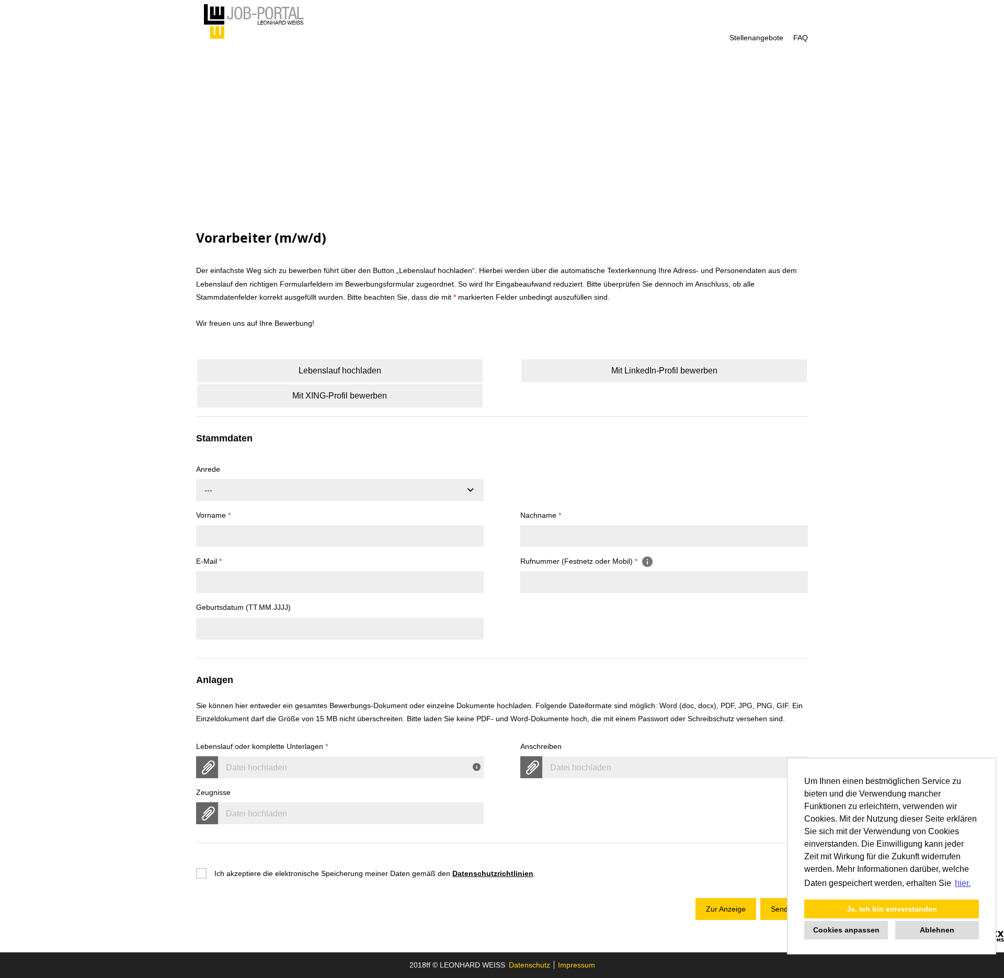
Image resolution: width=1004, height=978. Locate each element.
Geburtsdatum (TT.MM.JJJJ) (243, 607)
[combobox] (340, 490)
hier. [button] (963, 883)
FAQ (800, 37)
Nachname (540, 515)
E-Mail (209, 561)
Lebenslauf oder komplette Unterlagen (262, 746)
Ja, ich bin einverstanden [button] (892, 909)
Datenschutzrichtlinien (492, 873)
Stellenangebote (756, 37)
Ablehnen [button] (937, 930)
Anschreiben (541, 746)
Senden (783, 909)
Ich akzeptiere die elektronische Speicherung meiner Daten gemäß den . (374, 873)
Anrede (208, 469)
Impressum (576, 965)
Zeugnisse (213, 792)
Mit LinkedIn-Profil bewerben (664, 370)
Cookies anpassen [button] (846, 930)
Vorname (213, 515)
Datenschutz (529, 965)
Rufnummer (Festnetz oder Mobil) (578, 561)
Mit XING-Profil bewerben (339, 395)
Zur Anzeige (726, 909)
